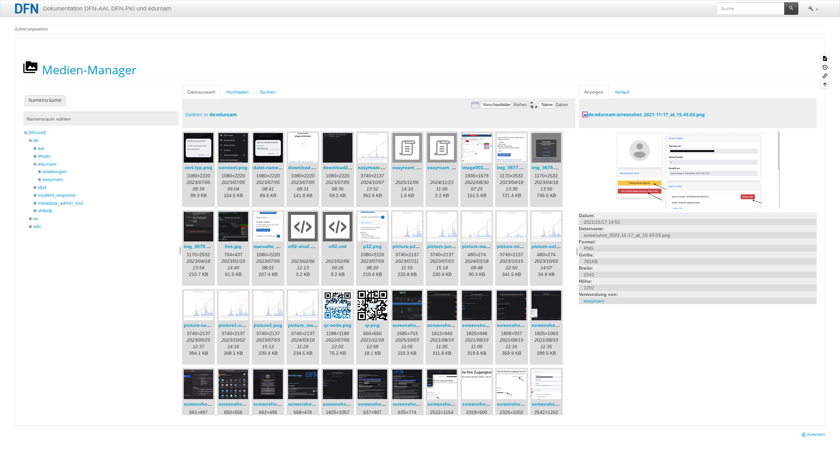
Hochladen (237, 92)
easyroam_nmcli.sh (449, 167)
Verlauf (622, 92)
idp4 (42, 187)
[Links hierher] (825, 75)
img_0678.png (547, 167)
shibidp (45, 210)
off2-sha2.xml (303, 246)
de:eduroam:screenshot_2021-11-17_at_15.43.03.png (646, 114)
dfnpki (44, 156)
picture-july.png (410, 246)
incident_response (57, 195)
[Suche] (791, 8)
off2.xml (337, 246)
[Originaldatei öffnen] (698, 169)
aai (41, 148)
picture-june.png (446, 246)
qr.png (372, 325)
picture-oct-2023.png (555, 246)
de (35, 140)
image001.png (478, 167)
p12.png (372, 246)
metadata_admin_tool (60, 203)
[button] (813, 8)
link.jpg (233, 246)
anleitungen (54, 171)
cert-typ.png (198, 167)
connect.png (233, 167)
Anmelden (815, 434)
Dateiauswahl (201, 92)
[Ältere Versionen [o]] (825, 67)
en (35, 218)
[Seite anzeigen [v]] (825, 58)
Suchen (268, 92)
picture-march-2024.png (488, 246)
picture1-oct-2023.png (243, 325)
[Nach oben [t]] (825, 84)
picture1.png (268, 325)
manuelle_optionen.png (280, 246)
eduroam (47, 164)
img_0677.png (512, 167)
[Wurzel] (37, 132)
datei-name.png (270, 167)
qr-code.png (337, 325)
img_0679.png (199, 246)
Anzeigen (593, 92)
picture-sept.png (202, 325)
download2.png (340, 167)
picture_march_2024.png (316, 325)
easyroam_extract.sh (415, 167)
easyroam (52, 179)
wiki (37, 226)
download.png (304, 167)
